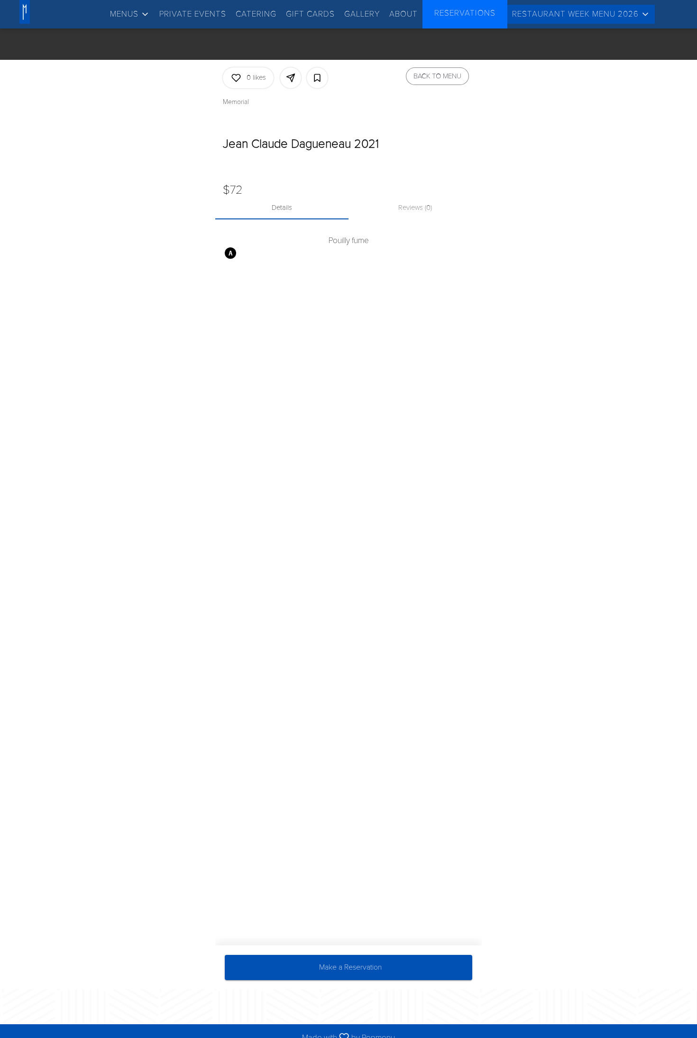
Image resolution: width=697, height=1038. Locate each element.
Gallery (362, 14)
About (403, 14)
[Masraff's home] (41, 12)
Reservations (464, 13)
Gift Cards (310, 14)
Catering (256, 14)
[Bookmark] (317, 77)
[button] (130, 14)
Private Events (192, 14)
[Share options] (290, 77)
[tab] (281, 208)
